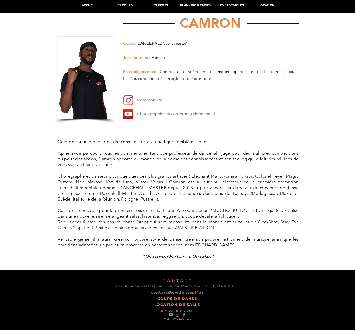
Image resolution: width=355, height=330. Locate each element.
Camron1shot (150, 100)
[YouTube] (128, 114)
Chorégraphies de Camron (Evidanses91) (176, 113)
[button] (124, 5)
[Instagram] (128, 100)
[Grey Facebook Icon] (184, 314)
